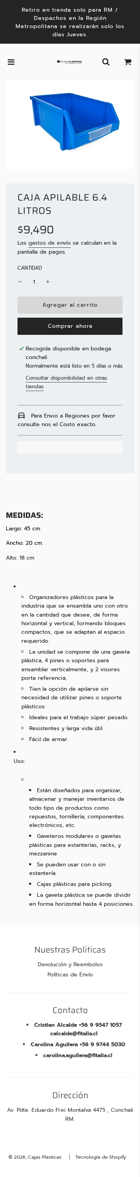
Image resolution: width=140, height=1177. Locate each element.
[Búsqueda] (105, 62)
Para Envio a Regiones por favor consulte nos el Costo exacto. (67, 420)
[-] (20, 282)
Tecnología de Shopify (100, 1157)
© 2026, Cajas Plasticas (35, 1157)
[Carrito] (128, 62)
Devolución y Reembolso (70, 964)
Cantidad (30, 268)
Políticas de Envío (70, 975)
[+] (48, 282)
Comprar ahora (70, 326)
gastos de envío (49, 243)
